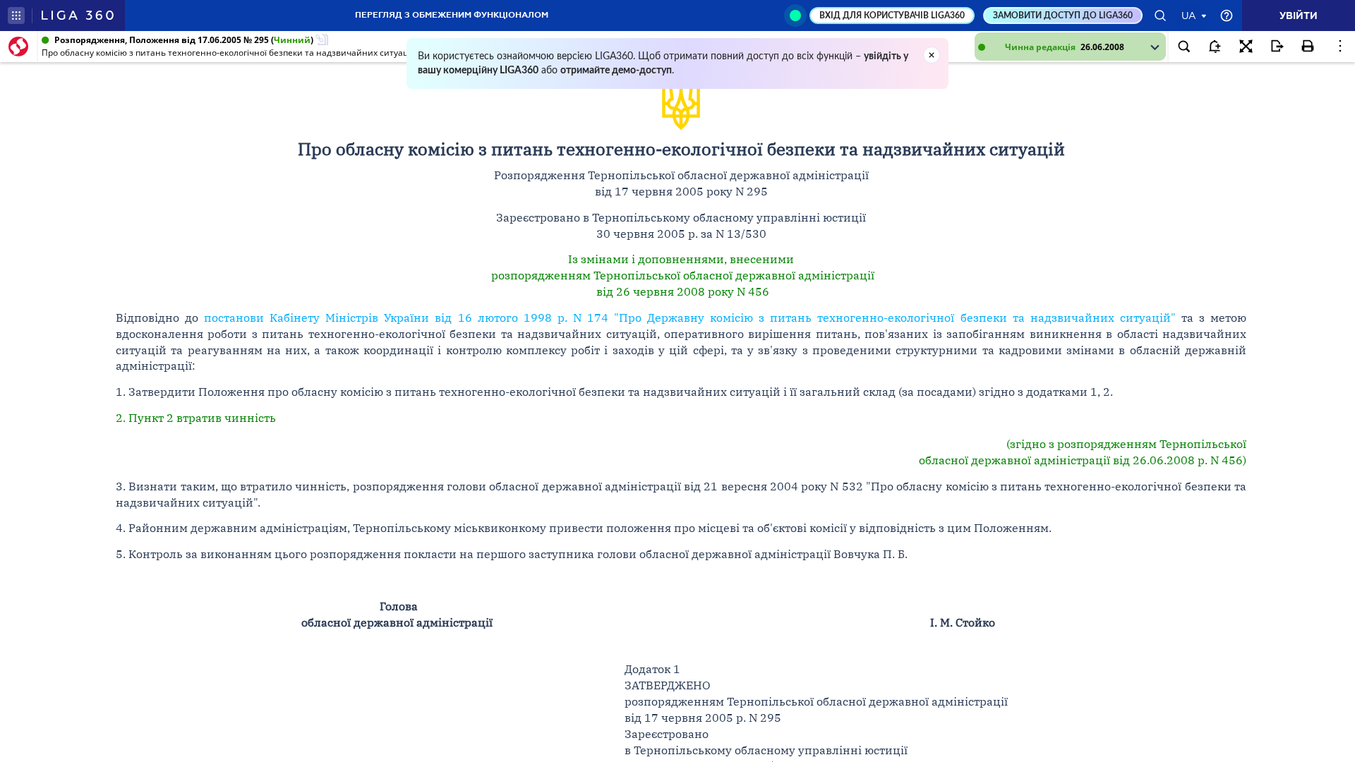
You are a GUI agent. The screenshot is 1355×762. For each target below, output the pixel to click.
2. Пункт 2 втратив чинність (196, 418)
